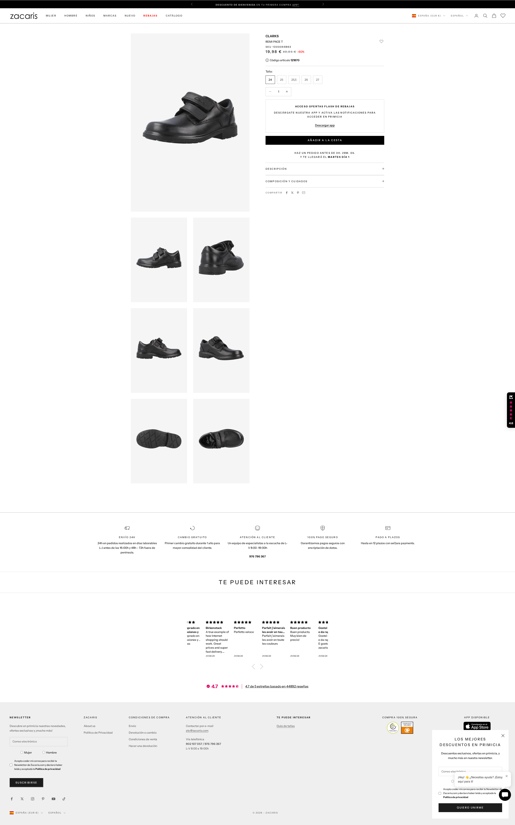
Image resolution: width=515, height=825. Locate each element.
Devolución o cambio (143, 732)
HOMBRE (71, 15)
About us (89, 726)
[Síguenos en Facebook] (12, 799)
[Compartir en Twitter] (292, 192)
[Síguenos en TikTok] (64, 799)
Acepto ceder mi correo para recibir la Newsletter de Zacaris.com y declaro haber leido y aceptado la (472, 793)
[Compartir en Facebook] (286, 192)
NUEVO (130, 15)
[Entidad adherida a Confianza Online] (400, 728)
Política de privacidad (455, 797)
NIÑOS (90, 15)
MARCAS (110, 15)
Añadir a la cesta (325, 140)
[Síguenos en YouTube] (54, 799)
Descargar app (325, 125)
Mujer (28, 752)
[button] (254, 666)
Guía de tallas (286, 726)
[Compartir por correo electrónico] (303, 192)
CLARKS (272, 36)
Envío (132, 726)
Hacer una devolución (143, 746)
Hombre (51, 752)
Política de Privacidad (98, 732)
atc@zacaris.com (197, 730)
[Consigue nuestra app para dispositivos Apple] (477, 726)
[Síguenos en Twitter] (22, 799)
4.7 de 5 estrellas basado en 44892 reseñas (276, 686)
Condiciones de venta (143, 739)
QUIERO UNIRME (470, 807)
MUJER (51, 15)
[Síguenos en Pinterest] (43, 799)
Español (457, 15)
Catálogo (174, 15)
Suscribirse (26, 782)
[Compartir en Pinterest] (298, 192)
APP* (295, 4)
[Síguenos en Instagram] (33, 799)
